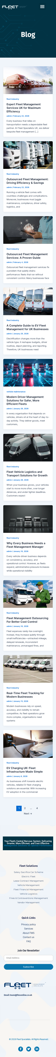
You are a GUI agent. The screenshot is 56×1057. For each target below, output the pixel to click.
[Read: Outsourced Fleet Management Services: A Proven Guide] (28, 230)
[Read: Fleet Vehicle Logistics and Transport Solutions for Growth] (28, 447)
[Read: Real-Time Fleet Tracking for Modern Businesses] (28, 668)
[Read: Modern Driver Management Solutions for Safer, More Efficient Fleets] (28, 372)
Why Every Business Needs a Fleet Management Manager (26, 544)
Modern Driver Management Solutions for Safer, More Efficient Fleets (25, 400)
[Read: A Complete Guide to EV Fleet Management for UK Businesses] (28, 301)
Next (28, 813)
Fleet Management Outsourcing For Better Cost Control (27, 619)
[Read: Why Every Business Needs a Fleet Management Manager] (28, 518)
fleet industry (13, 99)
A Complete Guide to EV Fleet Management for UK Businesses (28, 327)
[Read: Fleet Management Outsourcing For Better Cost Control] (28, 593)
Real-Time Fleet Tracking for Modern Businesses (25, 694)
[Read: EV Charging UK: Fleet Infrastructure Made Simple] (28, 743)
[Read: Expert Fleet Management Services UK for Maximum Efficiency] (28, 80)
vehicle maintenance (16, 392)
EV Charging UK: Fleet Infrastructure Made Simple (25, 769)
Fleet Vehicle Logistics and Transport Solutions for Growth (27, 473)
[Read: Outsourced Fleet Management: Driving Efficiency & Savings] (28, 154)
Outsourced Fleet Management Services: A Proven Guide (27, 255)
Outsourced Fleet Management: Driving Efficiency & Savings (27, 181)
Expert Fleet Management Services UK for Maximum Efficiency (24, 108)
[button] (42, 6)
